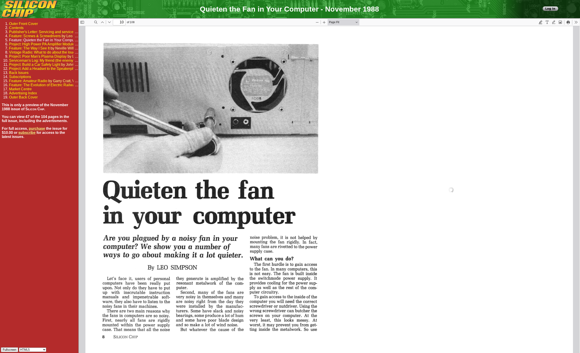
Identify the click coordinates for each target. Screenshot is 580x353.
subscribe (27, 133)
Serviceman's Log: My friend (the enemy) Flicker (47, 60)
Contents (16, 28)
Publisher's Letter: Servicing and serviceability (46, 32)
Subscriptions (20, 77)
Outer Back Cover (23, 97)
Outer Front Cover (23, 24)
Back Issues (19, 73)
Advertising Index (23, 93)
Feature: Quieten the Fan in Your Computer (43, 40)
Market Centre (20, 89)
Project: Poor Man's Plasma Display (38, 56)
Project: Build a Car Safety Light (34, 64)
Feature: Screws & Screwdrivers (35, 36)
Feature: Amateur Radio (28, 81)
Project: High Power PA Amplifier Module (42, 44)
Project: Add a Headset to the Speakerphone (44, 69)
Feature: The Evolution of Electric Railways (43, 85)
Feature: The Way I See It (29, 48)
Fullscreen (9, 349)
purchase (37, 128)
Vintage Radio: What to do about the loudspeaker (48, 52)
